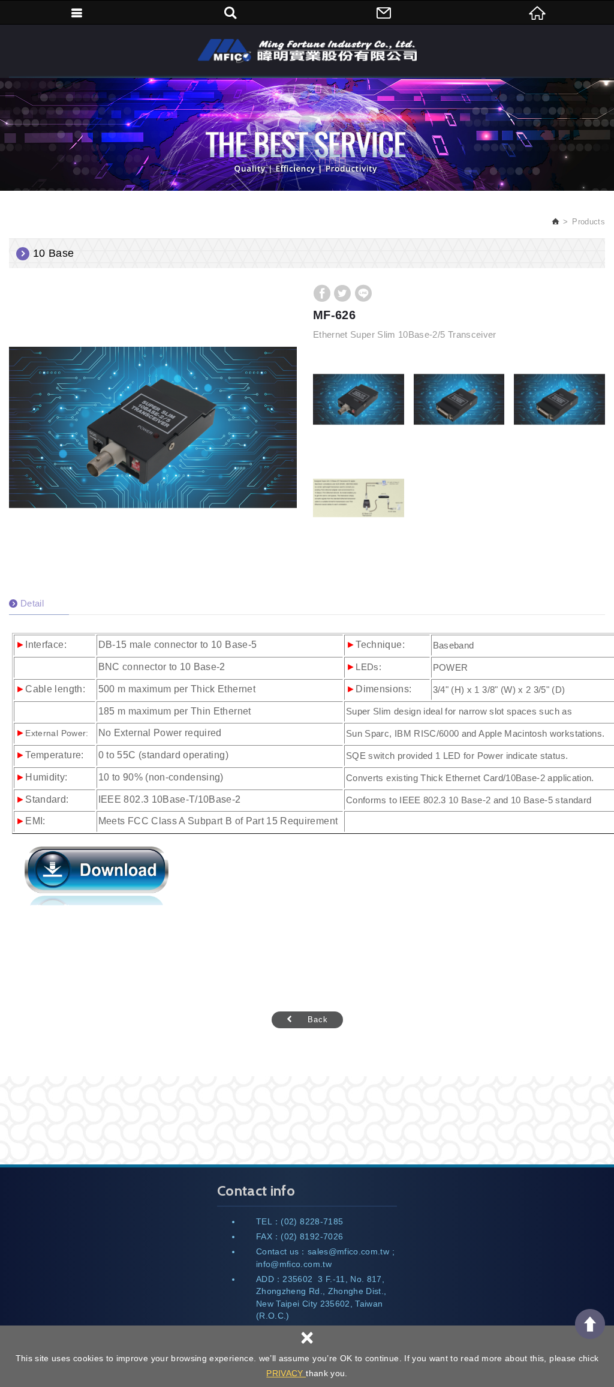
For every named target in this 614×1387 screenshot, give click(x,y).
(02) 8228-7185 (312, 1221)
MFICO (307, 51)
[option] (153, 427)
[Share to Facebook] (322, 293)
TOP (590, 1324)
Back (318, 1019)
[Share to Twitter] (342, 293)
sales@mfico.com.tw (348, 1251)
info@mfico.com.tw (294, 1264)
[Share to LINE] (363, 293)
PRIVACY (286, 1373)
